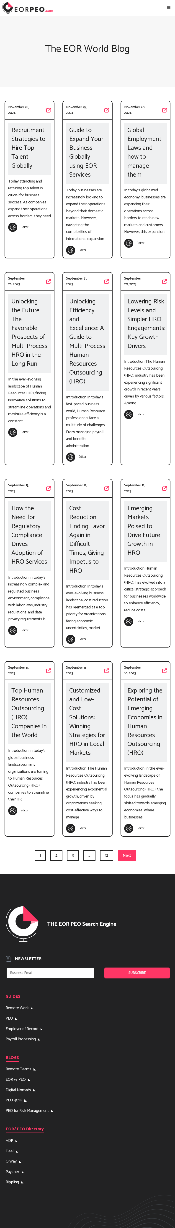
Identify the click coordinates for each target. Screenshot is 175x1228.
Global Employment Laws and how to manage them (144, 152)
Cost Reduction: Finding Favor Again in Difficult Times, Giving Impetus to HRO (87, 539)
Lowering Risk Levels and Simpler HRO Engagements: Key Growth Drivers (146, 324)
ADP (9, 1140)
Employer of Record (22, 1028)
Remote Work (17, 1008)
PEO (9, 1018)
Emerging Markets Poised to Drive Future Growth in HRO (143, 531)
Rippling (12, 1182)
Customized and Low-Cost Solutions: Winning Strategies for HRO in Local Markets (87, 722)
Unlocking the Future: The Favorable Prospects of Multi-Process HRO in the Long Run (29, 333)
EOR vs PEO (16, 1079)
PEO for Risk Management (27, 1110)
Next (127, 855)
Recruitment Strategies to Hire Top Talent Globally (28, 148)
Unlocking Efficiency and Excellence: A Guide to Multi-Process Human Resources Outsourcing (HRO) (87, 341)
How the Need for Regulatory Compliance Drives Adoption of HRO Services (29, 535)
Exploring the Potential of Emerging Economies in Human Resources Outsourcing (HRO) (144, 722)
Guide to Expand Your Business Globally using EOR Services (86, 152)
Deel (9, 1151)
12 (106, 855)
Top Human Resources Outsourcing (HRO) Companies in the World (29, 713)
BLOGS (12, 1057)
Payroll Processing (21, 1039)
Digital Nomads (18, 1090)
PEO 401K (14, 1100)
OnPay (11, 1161)
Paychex (13, 1171)
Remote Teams (18, 1069)
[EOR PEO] (27, 8)
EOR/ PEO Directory (25, 1129)
